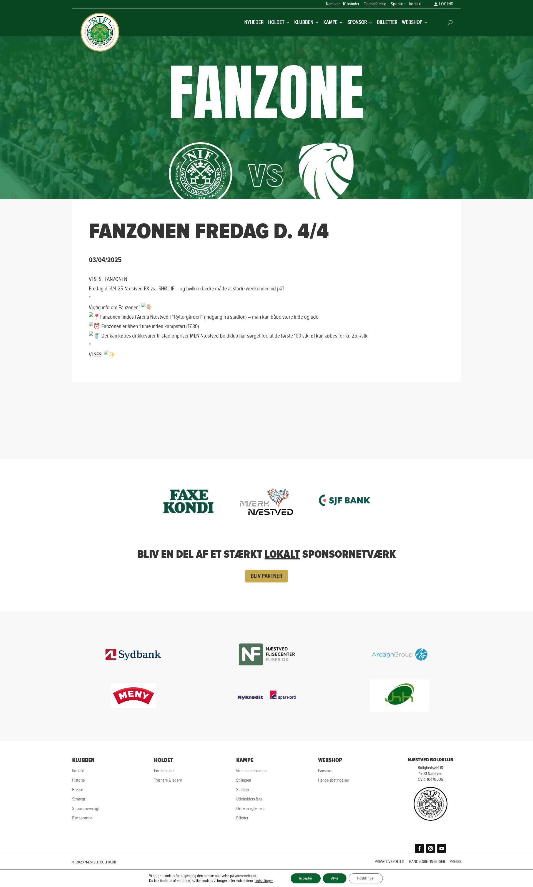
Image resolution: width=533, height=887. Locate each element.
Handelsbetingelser (333, 780)
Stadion (242, 789)
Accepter (305, 878)
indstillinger (264, 881)
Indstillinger (365, 878)
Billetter (387, 23)
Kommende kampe (251, 771)
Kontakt (415, 4)
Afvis (334, 878)
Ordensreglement (250, 808)
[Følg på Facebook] (419, 848)
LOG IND (446, 4)
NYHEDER (254, 23)
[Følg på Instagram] (430, 848)
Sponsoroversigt (85, 808)
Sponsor (398, 4)
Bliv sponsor (82, 818)
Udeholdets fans (249, 799)
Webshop (412, 23)
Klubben (303, 23)
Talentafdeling (375, 4)
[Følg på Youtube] (441, 848)
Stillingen (243, 780)
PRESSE (456, 862)
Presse (77, 789)
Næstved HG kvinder (342, 4)
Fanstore (325, 771)
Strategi (78, 799)
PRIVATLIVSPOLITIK (389, 862)
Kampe (330, 23)
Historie (78, 780)
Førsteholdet (164, 771)
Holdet (276, 23)
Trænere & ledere (168, 780)
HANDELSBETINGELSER (427, 862)
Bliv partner (266, 576)
